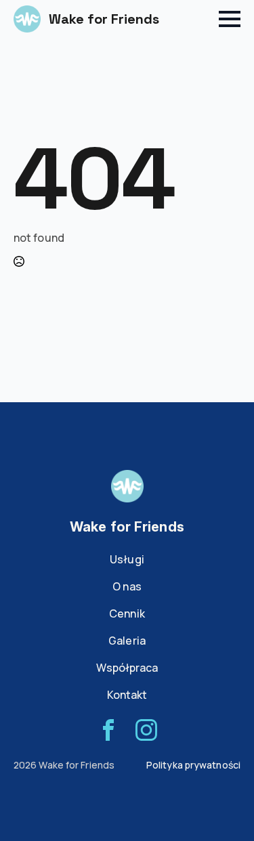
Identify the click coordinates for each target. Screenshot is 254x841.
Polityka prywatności (193, 764)
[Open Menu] (229, 19)
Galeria (127, 640)
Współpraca (127, 667)
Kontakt (127, 694)
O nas (127, 586)
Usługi (127, 559)
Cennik (127, 613)
